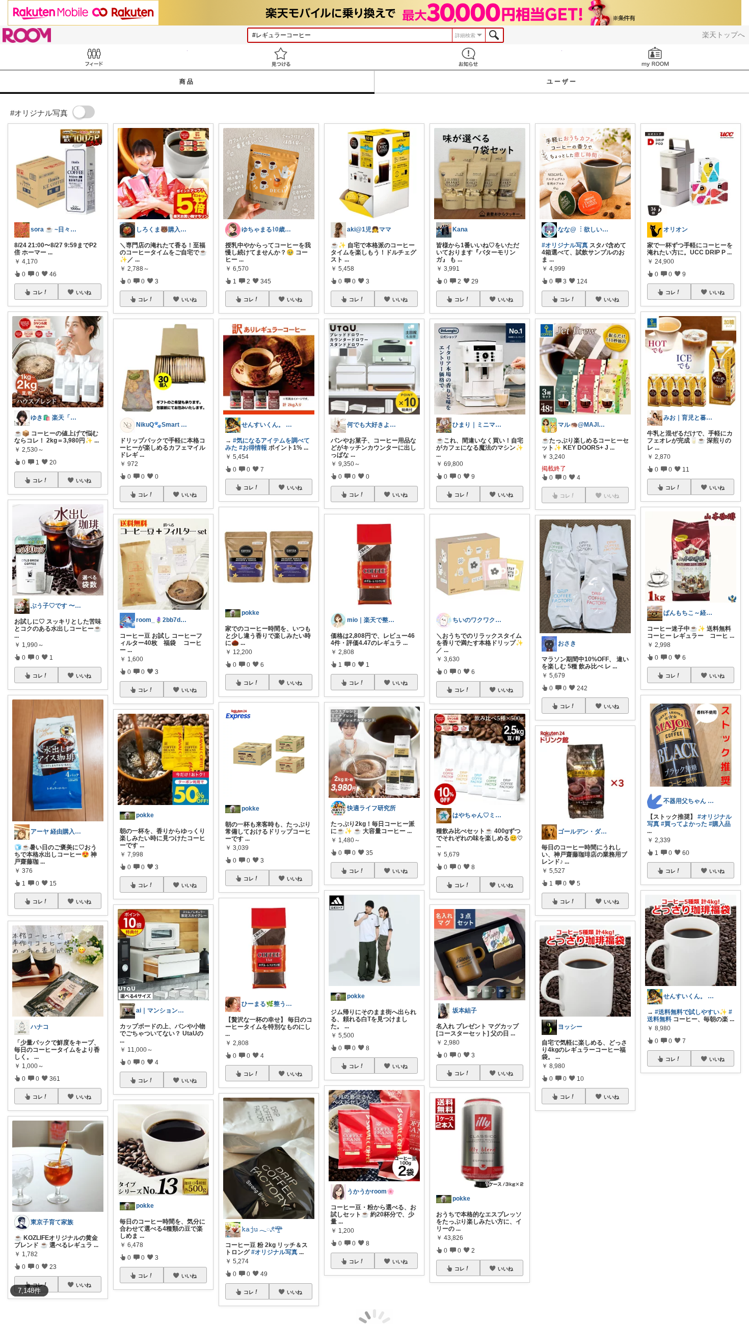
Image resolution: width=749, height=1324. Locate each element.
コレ (38, 292)
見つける (281, 56)
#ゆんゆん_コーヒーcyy (680, 1174)
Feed (94, 56)
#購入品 (720, 823)
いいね (83, 292)
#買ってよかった (684, 823)
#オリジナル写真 (274, 1252)
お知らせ (468, 56)
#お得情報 (253, 447)
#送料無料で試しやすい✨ (691, 1012)
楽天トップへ (723, 35)
